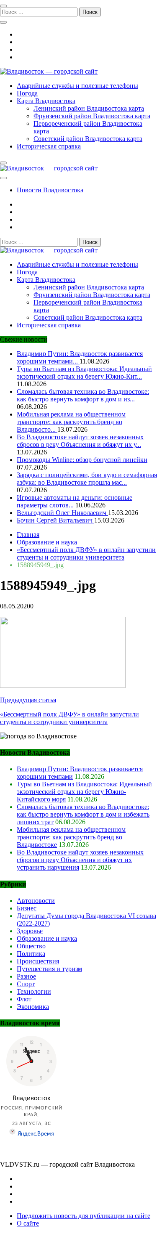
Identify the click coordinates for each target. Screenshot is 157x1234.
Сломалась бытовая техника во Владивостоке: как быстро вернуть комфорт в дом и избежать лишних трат (83, 814)
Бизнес (26, 908)
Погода (27, 93)
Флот (24, 999)
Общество (31, 946)
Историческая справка (49, 146)
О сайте (28, 1223)
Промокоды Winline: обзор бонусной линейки (82, 459)
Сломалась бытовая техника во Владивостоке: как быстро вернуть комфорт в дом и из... (83, 395)
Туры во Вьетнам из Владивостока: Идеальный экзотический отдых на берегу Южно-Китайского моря (84, 791)
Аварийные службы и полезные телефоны (77, 85)
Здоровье (30, 930)
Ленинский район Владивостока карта (88, 108)
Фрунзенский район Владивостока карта (91, 115)
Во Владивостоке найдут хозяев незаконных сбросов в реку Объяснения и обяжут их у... (80, 440)
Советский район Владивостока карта (87, 138)
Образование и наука (47, 938)
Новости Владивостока (50, 190)
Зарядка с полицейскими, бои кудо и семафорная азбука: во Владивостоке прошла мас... (87, 478)
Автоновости (36, 900)
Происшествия (38, 961)
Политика (31, 953)
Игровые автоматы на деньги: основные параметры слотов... (74, 501)
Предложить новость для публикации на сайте (83, 1215)
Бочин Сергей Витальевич (55, 520)
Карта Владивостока (46, 100)
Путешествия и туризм (49, 968)
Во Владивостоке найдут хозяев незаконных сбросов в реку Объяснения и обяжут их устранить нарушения (80, 860)
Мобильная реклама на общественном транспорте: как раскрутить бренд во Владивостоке (71, 837)
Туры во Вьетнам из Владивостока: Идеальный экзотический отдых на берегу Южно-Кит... (84, 372)
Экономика (33, 1006)
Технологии (34, 991)
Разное (26, 976)
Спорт (26, 983)
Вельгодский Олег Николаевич (62, 512)
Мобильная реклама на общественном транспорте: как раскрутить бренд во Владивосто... (71, 422)
